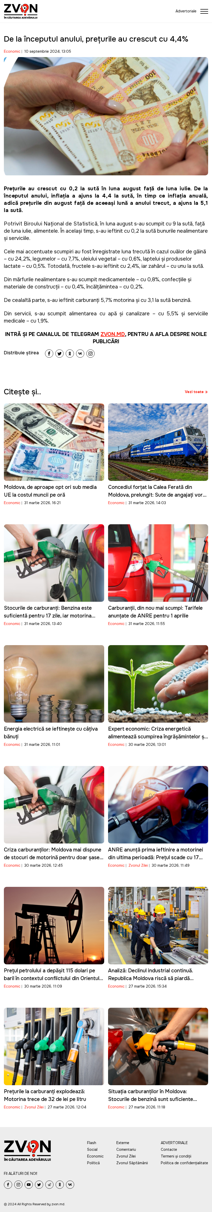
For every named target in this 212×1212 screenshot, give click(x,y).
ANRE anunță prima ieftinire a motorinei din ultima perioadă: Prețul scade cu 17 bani (155, 858)
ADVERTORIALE (174, 1142)
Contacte (169, 1149)
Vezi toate (194, 391)
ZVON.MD (113, 334)
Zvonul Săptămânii (132, 1163)
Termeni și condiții (176, 1156)
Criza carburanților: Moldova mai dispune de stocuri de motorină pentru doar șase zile (52, 858)
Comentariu (126, 1149)
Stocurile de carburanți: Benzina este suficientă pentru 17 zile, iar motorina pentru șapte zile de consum (48, 616)
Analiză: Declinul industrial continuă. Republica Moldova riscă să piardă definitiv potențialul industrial (150, 978)
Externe (122, 1142)
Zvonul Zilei (138, 865)
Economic (12, 51)
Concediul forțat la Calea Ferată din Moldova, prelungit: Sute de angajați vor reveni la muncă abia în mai (155, 495)
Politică (93, 1163)
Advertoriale (186, 11)
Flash (91, 1142)
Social (92, 1149)
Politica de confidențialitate (184, 1163)
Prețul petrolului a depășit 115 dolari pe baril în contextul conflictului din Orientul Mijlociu (51, 978)
